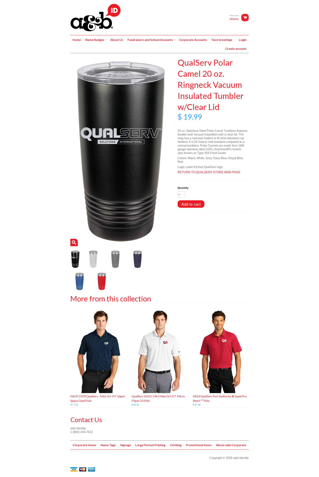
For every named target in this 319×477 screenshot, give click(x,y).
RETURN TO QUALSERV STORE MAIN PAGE (209, 172)
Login (242, 39)
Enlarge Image (74, 242)
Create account (235, 48)
